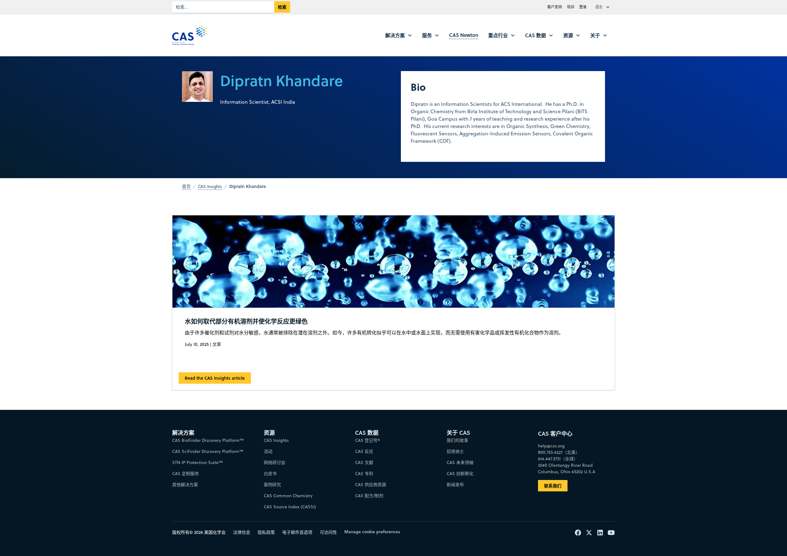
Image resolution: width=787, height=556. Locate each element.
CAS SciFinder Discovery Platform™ (207, 451)
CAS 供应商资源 (370, 485)
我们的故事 (457, 440)
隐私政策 (266, 532)
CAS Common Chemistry (288, 496)
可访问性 (328, 532)
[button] (604, 7)
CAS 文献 (364, 462)
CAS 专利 (364, 473)
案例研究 (272, 485)
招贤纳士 (455, 451)
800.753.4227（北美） (559, 452)
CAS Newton (463, 34)
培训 (570, 7)
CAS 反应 (364, 451)
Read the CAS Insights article (215, 378)
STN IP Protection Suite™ (197, 462)
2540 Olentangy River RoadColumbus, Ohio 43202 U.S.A (566, 468)
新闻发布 (455, 485)
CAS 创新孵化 (460, 473)
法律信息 (241, 532)
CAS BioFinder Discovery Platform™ (208, 440)
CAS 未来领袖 (460, 462)
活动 (268, 451)
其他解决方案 (185, 485)
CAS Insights (276, 440)
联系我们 (552, 485)
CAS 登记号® (367, 440)
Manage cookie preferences (372, 532)
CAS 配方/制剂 (369, 496)
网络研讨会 (274, 462)
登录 (583, 7)
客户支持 (554, 7)
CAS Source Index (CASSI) (290, 507)
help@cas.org (551, 446)
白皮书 (270, 473)
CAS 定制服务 (185, 473)
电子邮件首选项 (297, 532)
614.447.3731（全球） (558, 459)
